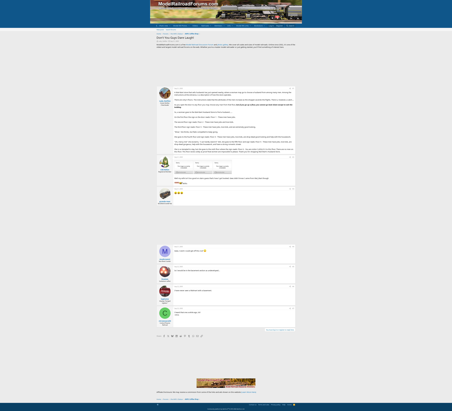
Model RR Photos (180, 25)
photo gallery (222, 44)
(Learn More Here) (248, 392)
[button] (170, 26)
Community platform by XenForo (226, 409)
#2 (293, 157)
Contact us (252, 405)
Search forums (171, 30)
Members (218, 25)
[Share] (290, 88)
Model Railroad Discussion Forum (199, 44)
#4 (293, 247)
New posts (160, 30)
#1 (293, 88)
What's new (163, 25)
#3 (293, 189)
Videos (195, 25)
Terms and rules (263, 405)
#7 (293, 308)
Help (283, 405)
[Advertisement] (226, 67)
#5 (293, 267)
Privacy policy (275, 405)
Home (289, 405)
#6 (293, 286)
